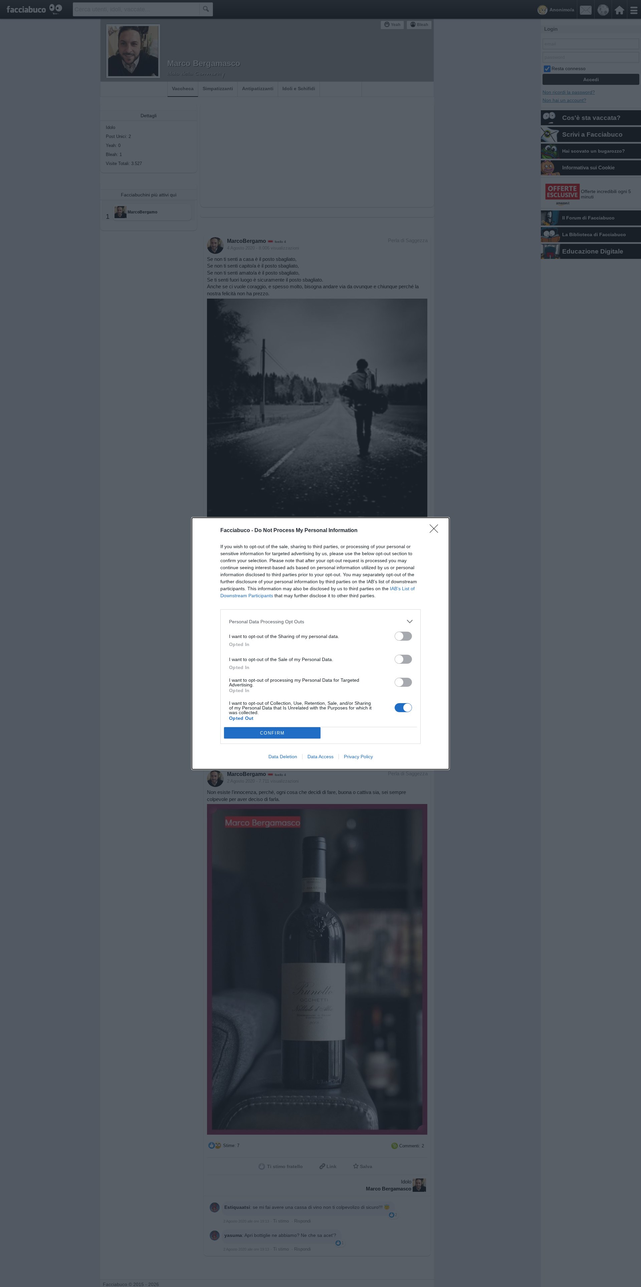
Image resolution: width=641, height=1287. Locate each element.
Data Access (320, 756)
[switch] (403, 636)
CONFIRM (272, 733)
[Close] (436, 530)
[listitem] (320, 621)
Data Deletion (282, 756)
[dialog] (320, 643)
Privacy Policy (358, 756)
